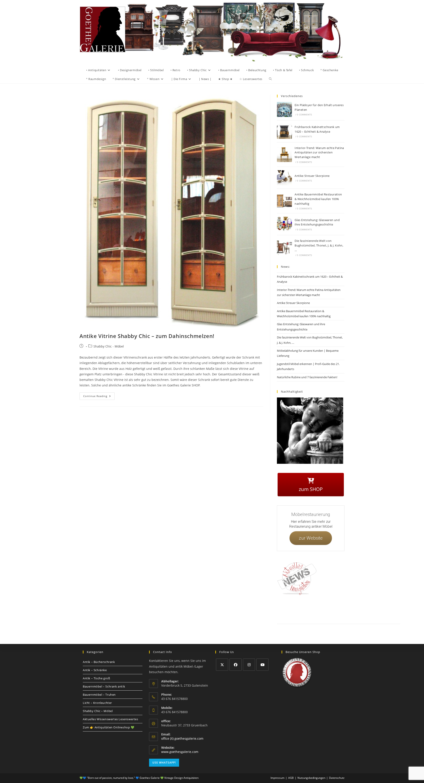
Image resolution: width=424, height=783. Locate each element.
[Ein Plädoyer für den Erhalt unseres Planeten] (284, 109)
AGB (340, 608)
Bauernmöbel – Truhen (99, 695)
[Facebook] (235, 665)
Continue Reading (99, 395)
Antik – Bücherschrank (99, 662)
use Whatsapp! (164, 762)
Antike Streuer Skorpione (312, 176)
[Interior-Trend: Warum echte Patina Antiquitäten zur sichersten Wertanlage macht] (284, 154)
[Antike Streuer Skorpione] (284, 177)
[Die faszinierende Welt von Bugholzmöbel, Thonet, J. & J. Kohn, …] (284, 247)
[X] (222, 665)
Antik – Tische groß (96, 678)
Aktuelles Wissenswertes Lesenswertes (110, 719)
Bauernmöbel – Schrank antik (104, 686)
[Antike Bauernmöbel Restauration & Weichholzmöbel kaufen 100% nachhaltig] (284, 200)
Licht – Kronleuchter (97, 703)
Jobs (350, 608)
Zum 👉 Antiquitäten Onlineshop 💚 (108, 727)
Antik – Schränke (95, 670)
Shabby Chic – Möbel (98, 711)
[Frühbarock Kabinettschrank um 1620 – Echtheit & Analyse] (284, 131)
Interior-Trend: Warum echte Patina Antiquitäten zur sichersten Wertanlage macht (319, 152)
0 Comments (304, 114)
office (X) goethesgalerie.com (182, 738)
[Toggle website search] (270, 78)
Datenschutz (327, 608)
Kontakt (297, 608)
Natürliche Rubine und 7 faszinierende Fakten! (307, 377)
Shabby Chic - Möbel (108, 346)
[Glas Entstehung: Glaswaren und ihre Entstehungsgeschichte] (284, 224)
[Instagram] (249, 665)
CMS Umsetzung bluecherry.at (390, 613)
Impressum (311, 608)
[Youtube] (262, 665)
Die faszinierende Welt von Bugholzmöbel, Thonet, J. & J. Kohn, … (319, 245)
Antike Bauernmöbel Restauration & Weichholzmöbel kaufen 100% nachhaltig (318, 199)
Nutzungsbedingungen (368, 608)
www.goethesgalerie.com (179, 752)
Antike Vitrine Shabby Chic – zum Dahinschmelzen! (147, 336)
